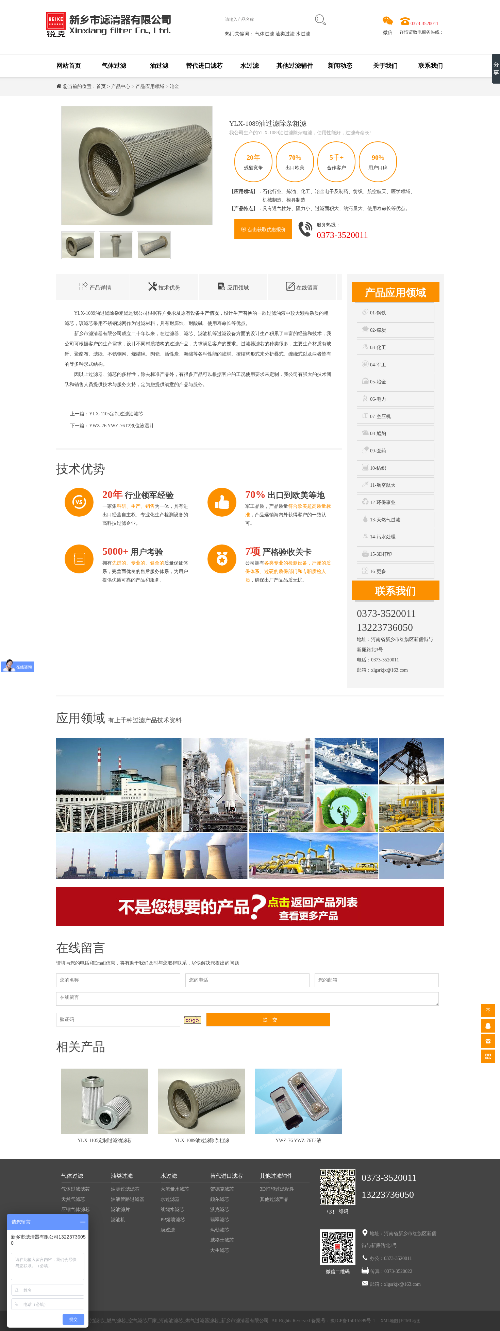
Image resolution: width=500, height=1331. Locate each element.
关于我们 (385, 65)
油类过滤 (286, 33)
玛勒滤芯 (219, 1229)
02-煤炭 (377, 330)
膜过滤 (168, 1229)
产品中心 (120, 86)
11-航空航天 (382, 485)
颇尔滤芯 (219, 1199)
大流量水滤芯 (175, 1189)
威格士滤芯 (222, 1240)
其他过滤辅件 (295, 65)
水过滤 (303, 33)
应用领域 (237, 288)
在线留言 (306, 288)
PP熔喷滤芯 (173, 1219)
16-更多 (377, 571)
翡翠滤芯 (219, 1219)
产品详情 (99, 288)
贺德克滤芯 (222, 1189)
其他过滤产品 (274, 1199)
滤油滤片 (120, 1209)
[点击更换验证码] (192, 1020)
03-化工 (377, 347)
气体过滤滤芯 (75, 1189)
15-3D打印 (380, 554)
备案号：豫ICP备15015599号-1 (344, 1320)
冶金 (174, 86)
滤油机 (118, 1219)
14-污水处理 (382, 536)
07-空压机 (380, 416)
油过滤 (159, 65)
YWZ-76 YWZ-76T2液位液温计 (121, 425)
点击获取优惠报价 (266, 229)
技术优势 (168, 288)
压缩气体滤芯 (75, 1209)
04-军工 (377, 364)
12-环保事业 (382, 502)
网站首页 (68, 65)
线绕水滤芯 (172, 1209)
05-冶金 (377, 381)
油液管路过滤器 (127, 1199)
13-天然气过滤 (384, 519)
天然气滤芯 (73, 1199)
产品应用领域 (150, 86)
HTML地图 (410, 1320)
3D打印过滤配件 (277, 1189)
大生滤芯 (219, 1250)
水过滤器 (170, 1199)
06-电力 (377, 399)
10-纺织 (377, 468)
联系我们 (430, 65)
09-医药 (377, 450)
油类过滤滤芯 (125, 1189)
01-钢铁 (377, 312)
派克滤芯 (219, 1209)
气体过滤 (265, 33)
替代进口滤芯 (204, 65)
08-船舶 (377, 433)
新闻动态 (340, 65)
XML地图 (389, 1320)
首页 (101, 86)
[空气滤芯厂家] (108, 24)
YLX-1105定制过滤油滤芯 (116, 413)
